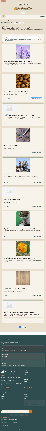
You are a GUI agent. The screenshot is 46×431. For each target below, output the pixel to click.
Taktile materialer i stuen (12, 1)
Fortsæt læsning (37, 69)
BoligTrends (7, 257)
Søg (30, 411)
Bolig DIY (25, 374)
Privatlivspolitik (31, 1)
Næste (26, 326)
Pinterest (43, 1)
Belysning (3, 396)
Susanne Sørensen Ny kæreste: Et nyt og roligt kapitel (19, 115)
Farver (27, 414)
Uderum (2, 394)
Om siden (25, 389)
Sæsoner (25, 381)
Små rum (2, 389)
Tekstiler (2, 398)
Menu (4, 16)
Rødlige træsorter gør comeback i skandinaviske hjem (19, 312)
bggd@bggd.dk (41, 402)
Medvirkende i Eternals (10, 175)
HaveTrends (6, 60)
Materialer (16, 22)
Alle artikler (42, 16)
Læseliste (23, 12)
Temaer (20, 4)
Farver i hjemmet (4, 390)
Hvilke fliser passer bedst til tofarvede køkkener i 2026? (20, 258)
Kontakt (25, 390)
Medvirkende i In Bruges (11, 145)
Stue (11, 22)
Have (20, 22)
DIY (23, 22)
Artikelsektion (25, 4)
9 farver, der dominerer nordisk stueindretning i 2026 (19, 91)
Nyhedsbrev (33, 428)
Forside (25, 1)
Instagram (38, 1)
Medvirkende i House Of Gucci (12, 199)
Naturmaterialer (4, 392)
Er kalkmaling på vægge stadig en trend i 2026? (17, 288)
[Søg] (40, 37)
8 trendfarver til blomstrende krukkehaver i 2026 (18, 61)
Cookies (25, 394)
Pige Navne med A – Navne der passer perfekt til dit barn (20, 229)
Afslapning (6, 114)
